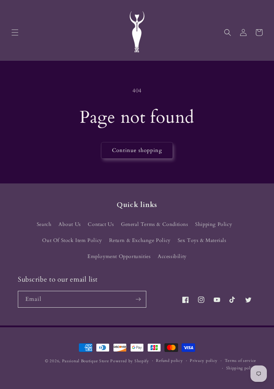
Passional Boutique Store (85, 361)
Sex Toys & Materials (202, 240)
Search (44, 224)
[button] (15, 32)
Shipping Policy (213, 224)
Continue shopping (137, 150)
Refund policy (169, 360)
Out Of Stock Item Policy (72, 240)
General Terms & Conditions (154, 224)
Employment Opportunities (119, 256)
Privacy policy (204, 360)
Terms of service (240, 360)
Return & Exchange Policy (140, 240)
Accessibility (172, 256)
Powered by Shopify (129, 361)
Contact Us (101, 224)
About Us (70, 224)
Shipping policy (241, 368)
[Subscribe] (138, 299)
